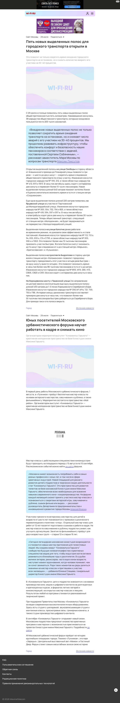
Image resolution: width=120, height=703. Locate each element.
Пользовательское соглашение (17, 664)
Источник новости (85, 308)
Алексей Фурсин (78, 509)
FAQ (4, 660)
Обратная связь (10, 669)
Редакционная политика (14, 678)
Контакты (7, 674)
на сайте (69, 466)
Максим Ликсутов (68, 161)
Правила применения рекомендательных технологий (28, 683)
